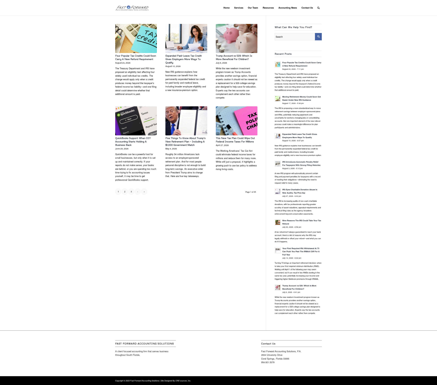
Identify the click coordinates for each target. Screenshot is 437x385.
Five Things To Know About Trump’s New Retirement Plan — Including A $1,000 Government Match (185, 141)
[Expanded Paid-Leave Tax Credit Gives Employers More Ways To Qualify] (186, 38)
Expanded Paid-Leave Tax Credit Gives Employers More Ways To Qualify (183, 59)
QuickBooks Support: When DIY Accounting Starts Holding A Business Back (133, 141)
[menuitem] (226, 7)
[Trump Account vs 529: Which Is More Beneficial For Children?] (236, 38)
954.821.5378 (267, 362)
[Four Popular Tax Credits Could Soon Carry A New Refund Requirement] (136, 38)
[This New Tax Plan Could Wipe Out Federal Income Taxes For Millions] (236, 120)
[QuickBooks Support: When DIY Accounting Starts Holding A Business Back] (136, 120)
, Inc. (183, 380)
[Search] (318, 7)
